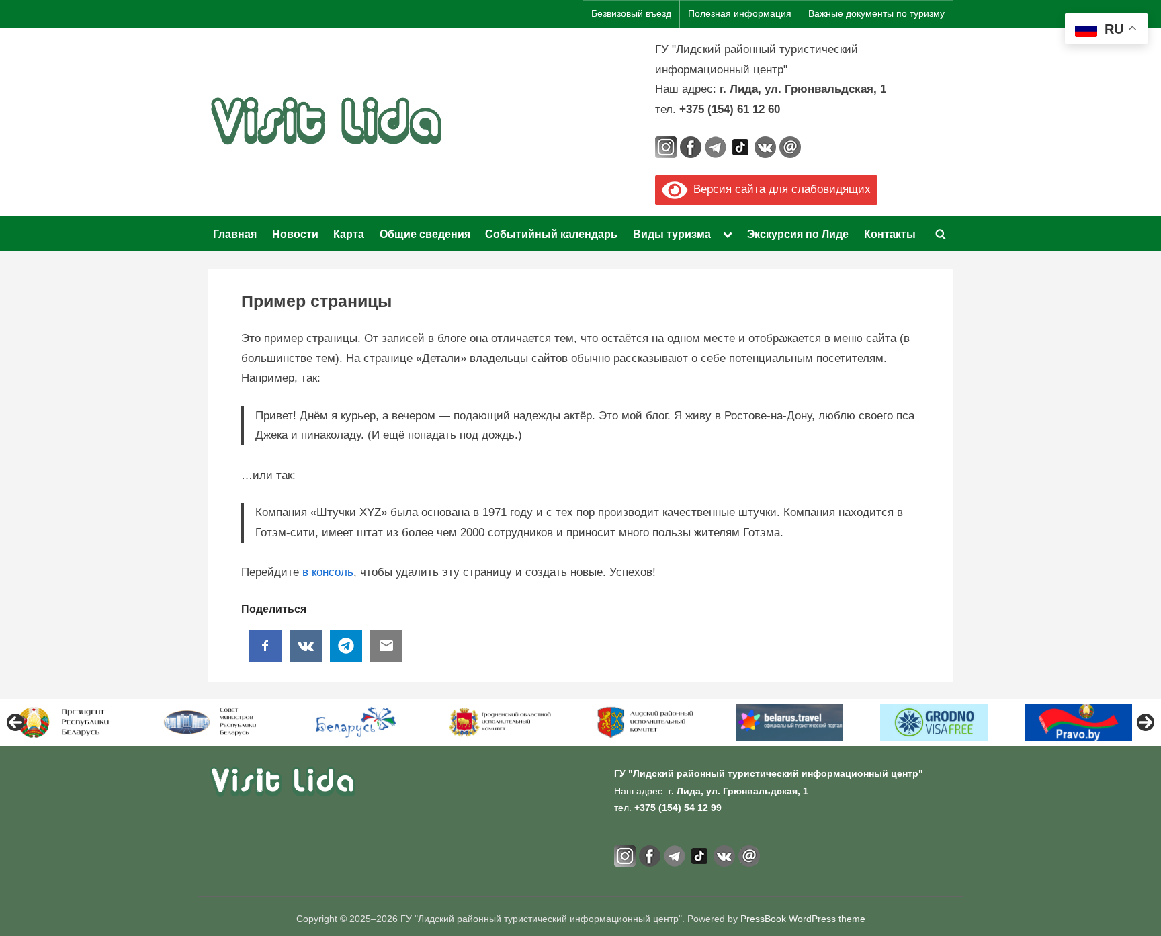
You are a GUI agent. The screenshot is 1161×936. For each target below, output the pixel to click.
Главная (235, 234)
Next (1145, 722)
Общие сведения (425, 234)
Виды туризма (672, 234)
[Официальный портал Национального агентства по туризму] (356, 722)
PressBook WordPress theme (802, 919)
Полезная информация (739, 14)
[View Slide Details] (67, 722)
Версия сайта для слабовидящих (779, 189)
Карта (348, 234)
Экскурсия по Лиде (798, 234)
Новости (295, 234)
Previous (15, 722)
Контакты (890, 234)
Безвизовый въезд (631, 14)
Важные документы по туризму (876, 14)
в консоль (327, 572)
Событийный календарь (551, 234)
